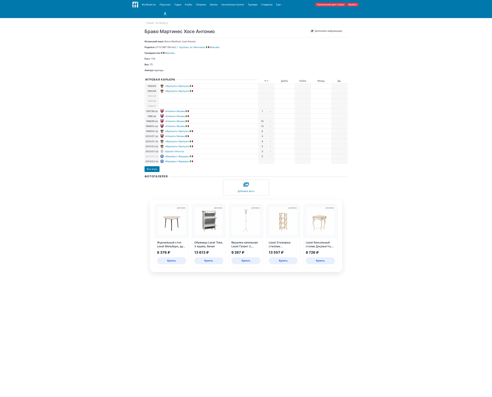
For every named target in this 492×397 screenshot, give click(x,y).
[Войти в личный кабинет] (165, 13)
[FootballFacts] (135, 4)
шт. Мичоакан (197, 47)
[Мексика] (192, 86)
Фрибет (352, 4)
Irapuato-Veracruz (174, 151)
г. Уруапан (183, 47)
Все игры (152, 169)
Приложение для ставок (330, 4)
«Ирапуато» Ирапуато (177, 86)
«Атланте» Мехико (175, 111)
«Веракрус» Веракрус (177, 156)
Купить (171, 260)
